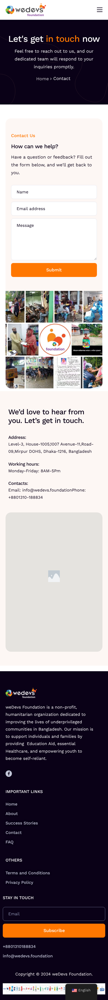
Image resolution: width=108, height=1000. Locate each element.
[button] (54, 576)
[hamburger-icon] (99, 10)
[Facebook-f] (9, 773)
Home (42, 78)
